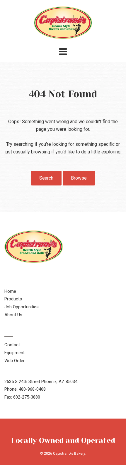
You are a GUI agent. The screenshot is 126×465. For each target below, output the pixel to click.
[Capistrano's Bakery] (63, 36)
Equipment (14, 352)
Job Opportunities (21, 307)
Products (13, 299)
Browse (79, 178)
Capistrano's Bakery (69, 453)
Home (10, 291)
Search (46, 178)
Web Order (14, 360)
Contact (12, 344)
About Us (13, 314)
